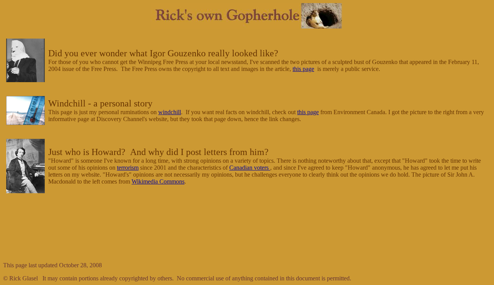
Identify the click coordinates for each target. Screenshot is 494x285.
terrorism (128, 167)
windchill (169, 112)
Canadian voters (249, 167)
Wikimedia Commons (158, 181)
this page (303, 69)
